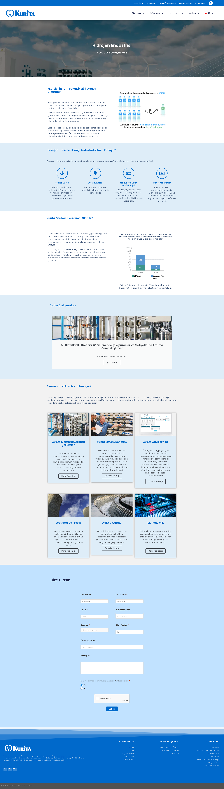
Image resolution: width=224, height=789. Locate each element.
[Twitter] (10, 769)
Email (83, 609)
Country (84, 625)
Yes (85, 685)
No (85, 688)
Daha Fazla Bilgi (68, 476)
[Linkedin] (5, 769)
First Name (85, 594)
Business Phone (123, 609)
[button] (211, 3)
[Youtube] (15, 769)
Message (84, 655)
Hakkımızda (174, 13)
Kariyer (192, 13)
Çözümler (155, 13)
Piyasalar (137, 13)
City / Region (121, 625)
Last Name (121, 594)
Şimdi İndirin (112, 362)
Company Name (87, 640)
